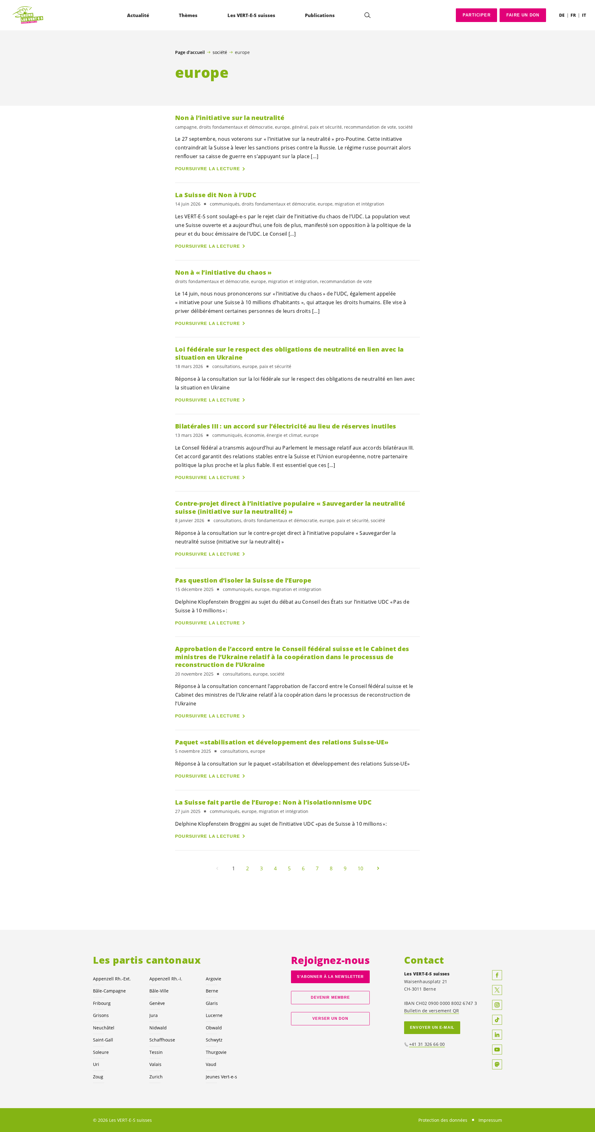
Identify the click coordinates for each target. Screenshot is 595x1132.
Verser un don (330, 1018)
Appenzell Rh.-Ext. (112, 979)
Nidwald (158, 1028)
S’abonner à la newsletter (330, 976)
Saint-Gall (103, 1040)
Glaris (212, 1003)
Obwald (214, 1028)
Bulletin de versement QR (431, 1011)
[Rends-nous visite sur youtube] (497, 1049)
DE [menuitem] (562, 15)
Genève (157, 1003)
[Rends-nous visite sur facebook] (497, 975)
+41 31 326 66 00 (427, 1044)
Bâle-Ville (159, 991)
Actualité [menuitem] (138, 15)
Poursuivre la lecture (207, 168)
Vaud (211, 1064)
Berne (212, 991)
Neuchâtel (103, 1028)
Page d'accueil (190, 52)
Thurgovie (216, 1052)
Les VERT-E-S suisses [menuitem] (251, 15)
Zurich (156, 1077)
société (220, 52)
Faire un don (522, 15)
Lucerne (214, 1015)
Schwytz (214, 1040)
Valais (155, 1064)
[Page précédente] (217, 868)
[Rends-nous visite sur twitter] (497, 990)
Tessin (156, 1052)
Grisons (101, 1015)
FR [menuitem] (573, 15)
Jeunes (221, 1077)
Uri (96, 1064)
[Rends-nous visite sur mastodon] (497, 1064)
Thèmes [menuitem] (188, 15)
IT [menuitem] (584, 15)
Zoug (98, 1077)
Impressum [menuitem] (490, 1120)
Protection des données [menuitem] (442, 1120)
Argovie (213, 979)
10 (360, 868)
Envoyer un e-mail (432, 1027)
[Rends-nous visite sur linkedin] (497, 1035)
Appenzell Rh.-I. (165, 979)
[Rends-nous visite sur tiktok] (497, 1020)
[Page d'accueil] (28, 15)
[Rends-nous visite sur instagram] (497, 1005)
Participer (477, 15)
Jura (153, 1015)
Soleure (101, 1052)
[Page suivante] (378, 868)
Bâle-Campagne (109, 991)
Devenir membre (330, 997)
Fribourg (102, 1003)
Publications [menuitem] (320, 15)
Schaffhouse (162, 1040)
